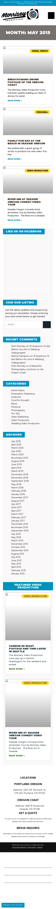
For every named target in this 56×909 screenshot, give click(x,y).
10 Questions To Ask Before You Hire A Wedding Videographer (30, 349)
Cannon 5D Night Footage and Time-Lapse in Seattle (27, 649)
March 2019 (17, 471)
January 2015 (17, 573)
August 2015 (17, 553)
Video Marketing (20, 416)
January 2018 (18, 494)
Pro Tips (15, 413)
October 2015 (18, 547)
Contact (10, 879)
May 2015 (16, 563)
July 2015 (15, 557)
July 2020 (16, 451)
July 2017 (16, 504)
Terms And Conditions (19, 847)
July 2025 (16, 441)
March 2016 (17, 540)
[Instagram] (23, 333)
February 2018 (18, 491)
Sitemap (39, 847)
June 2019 (16, 464)
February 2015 (18, 570)
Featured (16, 397)
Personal (15, 407)
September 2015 (19, 550)
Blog (7, 886)
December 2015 (19, 544)
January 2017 (18, 520)
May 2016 (16, 537)
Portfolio (11, 871)
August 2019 (17, 461)
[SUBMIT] (47, 324)
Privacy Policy (31, 847)
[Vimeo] (41, 333)
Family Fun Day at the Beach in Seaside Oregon (26, 142)
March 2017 (17, 514)
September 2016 (20, 530)
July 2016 (16, 534)
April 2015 (16, 567)
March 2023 (17, 448)
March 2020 (17, 454)
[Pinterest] (32, 333)
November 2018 (19, 477)
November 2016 (19, 527)
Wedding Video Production (25, 423)
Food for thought (20, 400)
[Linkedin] (28, 333)
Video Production (20, 420)
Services (10, 864)
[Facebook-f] (14, 333)
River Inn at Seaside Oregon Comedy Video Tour (24, 202)
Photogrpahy (18, 410)
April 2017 (16, 510)
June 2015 (16, 560)
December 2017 (19, 497)
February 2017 (18, 517)
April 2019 (16, 467)
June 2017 (16, 507)
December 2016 (19, 524)
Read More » (15, 100)
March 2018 (17, 487)
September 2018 (20, 481)
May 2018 (16, 484)
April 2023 (16, 444)
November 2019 (19, 458)
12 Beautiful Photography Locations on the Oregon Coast (27, 369)
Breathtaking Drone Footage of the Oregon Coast (25, 82)
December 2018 (19, 474)
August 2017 (17, 501)
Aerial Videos (17, 390)
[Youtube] (37, 333)
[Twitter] (19, 333)
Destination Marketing (23, 393)
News (14, 403)
